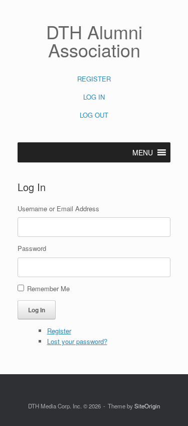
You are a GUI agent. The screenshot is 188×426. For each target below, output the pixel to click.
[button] (142, 152)
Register (59, 330)
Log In (36, 309)
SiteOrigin (147, 406)
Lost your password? (77, 341)
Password (32, 248)
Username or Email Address (58, 208)
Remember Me (48, 288)
